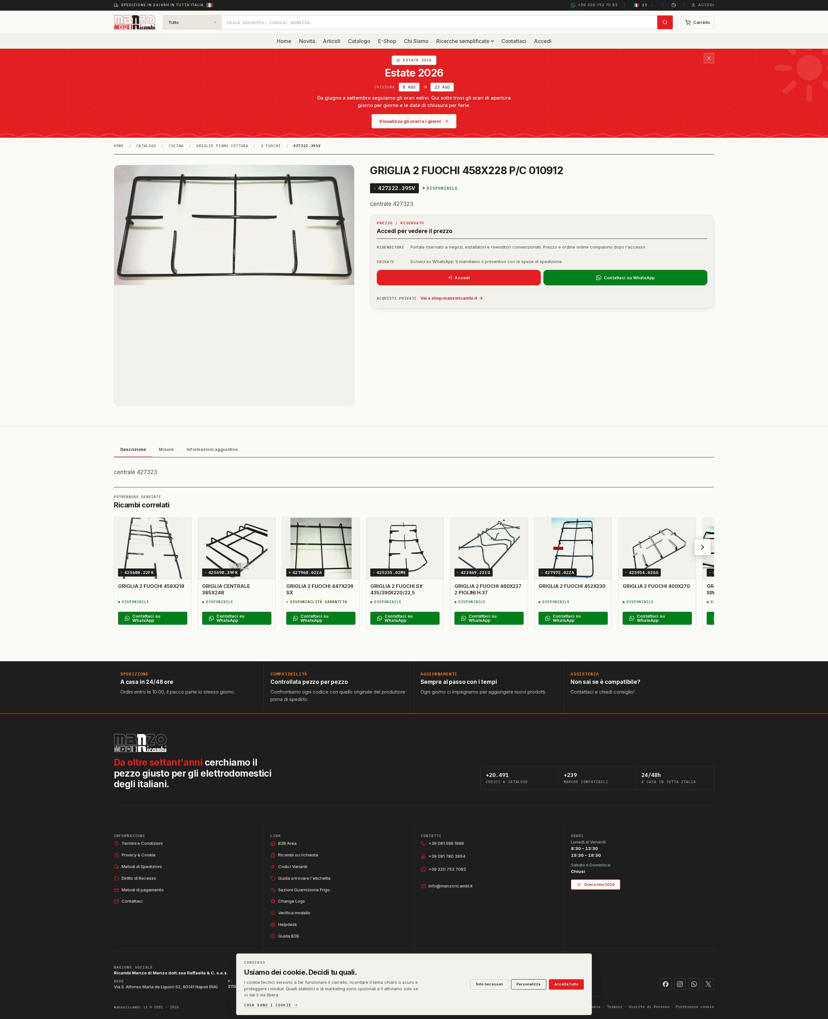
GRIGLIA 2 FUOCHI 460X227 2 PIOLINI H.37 (487, 589)
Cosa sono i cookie (267, 1005)
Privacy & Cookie (139, 854)
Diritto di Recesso (139, 878)
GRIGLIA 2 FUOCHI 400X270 (656, 586)
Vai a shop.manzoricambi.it (448, 298)
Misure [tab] (166, 449)
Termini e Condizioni (142, 843)
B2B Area (287, 843)
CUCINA (176, 145)
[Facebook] (665, 984)
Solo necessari (489, 984)
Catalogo (359, 41)
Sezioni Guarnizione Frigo (304, 889)
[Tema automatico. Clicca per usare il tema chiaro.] (674, 5)
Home (284, 41)
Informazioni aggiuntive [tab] (212, 449)
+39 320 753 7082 (447, 869)
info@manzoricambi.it (451, 885)
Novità (307, 41)
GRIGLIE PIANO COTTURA (222, 145)
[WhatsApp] (694, 984)
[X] (708, 984)
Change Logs (291, 901)
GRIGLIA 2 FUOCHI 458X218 (151, 586)
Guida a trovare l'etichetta (304, 878)
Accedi (542, 41)
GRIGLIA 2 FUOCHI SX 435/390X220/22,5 (396, 589)
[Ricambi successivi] (702, 547)
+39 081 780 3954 (447, 856)
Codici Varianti (292, 866)
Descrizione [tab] (133, 449)
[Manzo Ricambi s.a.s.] (140, 743)
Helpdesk (287, 924)
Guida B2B (288, 936)
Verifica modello (294, 912)
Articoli (331, 41)
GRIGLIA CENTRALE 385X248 (226, 589)
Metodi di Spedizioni (142, 866)
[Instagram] (680, 984)
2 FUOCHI (271, 145)
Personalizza (528, 984)
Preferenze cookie (695, 1006)
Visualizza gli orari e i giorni (410, 121)
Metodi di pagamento (143, 889)
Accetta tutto (566, 984)
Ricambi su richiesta (298, 854)
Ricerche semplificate (462, 41)
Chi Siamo (416, 41)
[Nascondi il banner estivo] (709, 58)
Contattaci (513, 41)
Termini (615, 1006)
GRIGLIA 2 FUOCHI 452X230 (572, 586)
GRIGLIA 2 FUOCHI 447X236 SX (320, 589)
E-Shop (387, 41)
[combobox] (439, 22)
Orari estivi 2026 (599, 884)
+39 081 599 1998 (446, 843)
